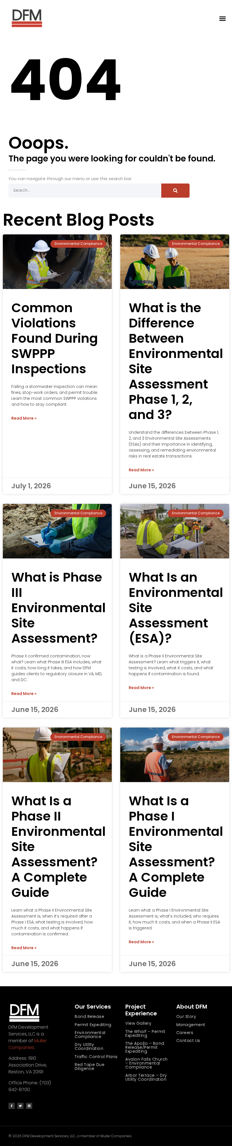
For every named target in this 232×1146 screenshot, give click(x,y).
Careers (185, 1032)
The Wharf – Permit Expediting (145, 1033)
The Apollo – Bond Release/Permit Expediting (144, 1047)
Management (190, 1025)
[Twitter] (20, 1106)
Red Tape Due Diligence (89, 1066)
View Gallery (138, 1023)
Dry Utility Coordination (89, 1046)
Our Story (186, 1016)
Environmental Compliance (90, 1034)
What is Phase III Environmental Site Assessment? (58, 607)
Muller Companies (27, 1044)
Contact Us (188, 1040)
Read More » (23, 418)
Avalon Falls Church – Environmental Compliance (146, 1063)
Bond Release (89, 1016)
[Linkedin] (29, 1106)
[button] (222, 18)
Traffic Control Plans (96, 1056)
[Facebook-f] (11, 1106)
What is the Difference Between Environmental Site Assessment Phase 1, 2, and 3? (176, 361)
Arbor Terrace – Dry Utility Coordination (146, 1077)
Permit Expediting (93, 1025)
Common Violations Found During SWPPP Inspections (54, 338)
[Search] (175, 191)
